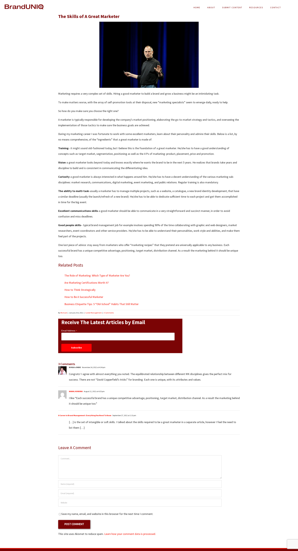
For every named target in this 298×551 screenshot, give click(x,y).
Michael (64, 313)
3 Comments (109, 313)
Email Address (69, 330)
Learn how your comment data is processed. (130, 534)
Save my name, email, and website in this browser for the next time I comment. (107, 514)
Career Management (93, 313)
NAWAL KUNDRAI (76, 391)
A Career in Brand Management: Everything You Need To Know (84, 415)
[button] (288, 7)
